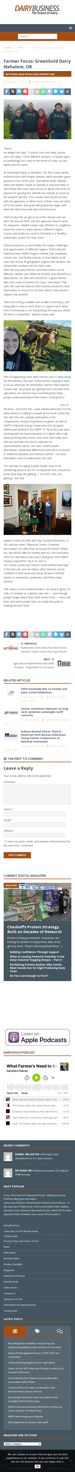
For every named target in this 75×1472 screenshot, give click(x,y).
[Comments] (59, 1331)
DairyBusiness (12, 1225)
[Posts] (15, 1331)
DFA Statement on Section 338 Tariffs (28, 1422)
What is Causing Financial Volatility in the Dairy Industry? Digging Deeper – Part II (37, 958)
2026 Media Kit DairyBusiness (20, 1304)
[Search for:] (37, 36)
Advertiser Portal (13, 1299)
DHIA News (10, 1252)
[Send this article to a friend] (31, 91)
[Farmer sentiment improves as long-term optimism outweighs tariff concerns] (11, 712)
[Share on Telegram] (55, 91)
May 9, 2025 (31, 719)
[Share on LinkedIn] (19, 91)
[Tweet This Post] (13, 91)
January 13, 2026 (34, 746)
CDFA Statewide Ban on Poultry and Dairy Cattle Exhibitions (44, 690)
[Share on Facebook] (7, 91)
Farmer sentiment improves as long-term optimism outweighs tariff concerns (45, 712)
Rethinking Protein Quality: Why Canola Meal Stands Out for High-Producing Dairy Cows (37, 968)
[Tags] (37, 1331)
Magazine (9, 1270)
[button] (70, 28)
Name (8, 809)
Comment (9, 782)
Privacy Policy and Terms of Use (21, 1241)
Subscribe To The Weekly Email (21, 1231)
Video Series (11, 1287)
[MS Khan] (8, 1175)
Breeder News (11, 1258)
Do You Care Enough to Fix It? (29, 975)
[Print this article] (37, 91)
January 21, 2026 (34, 697)
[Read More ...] (53, 946)
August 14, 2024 (16, 81)
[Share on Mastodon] (49, 91)
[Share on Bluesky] (62, 91)
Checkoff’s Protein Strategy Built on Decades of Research (34, 929)
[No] (70, 1461)
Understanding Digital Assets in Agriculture (31, 1362)
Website (8, 830)
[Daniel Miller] (8, 1159)
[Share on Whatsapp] (43, 91)
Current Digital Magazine (25, 876)
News (7, 1246)
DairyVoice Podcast (14, 1275)
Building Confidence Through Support (34, 952)
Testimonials (11, 1236)
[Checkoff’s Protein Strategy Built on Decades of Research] (37, 919)
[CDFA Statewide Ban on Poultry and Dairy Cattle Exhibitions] (11, 692)
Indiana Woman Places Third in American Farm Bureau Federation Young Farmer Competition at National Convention (43, 736)
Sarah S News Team (44, 81)
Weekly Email (11, 1281)
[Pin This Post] (25, 91)
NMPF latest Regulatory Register (25, 1416)
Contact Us (9, 1293)
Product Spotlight (13, 1264)
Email (7, 820)
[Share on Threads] (68, 91)
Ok (37, 1466)
